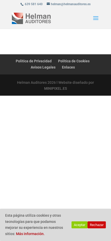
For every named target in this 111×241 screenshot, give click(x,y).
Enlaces (68, 67)
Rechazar (97, 225)
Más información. (30, 234)
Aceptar (79, 225)
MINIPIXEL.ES (55, 88)
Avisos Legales (43, 67)
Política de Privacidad (34, 61)
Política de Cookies (74, 61)
